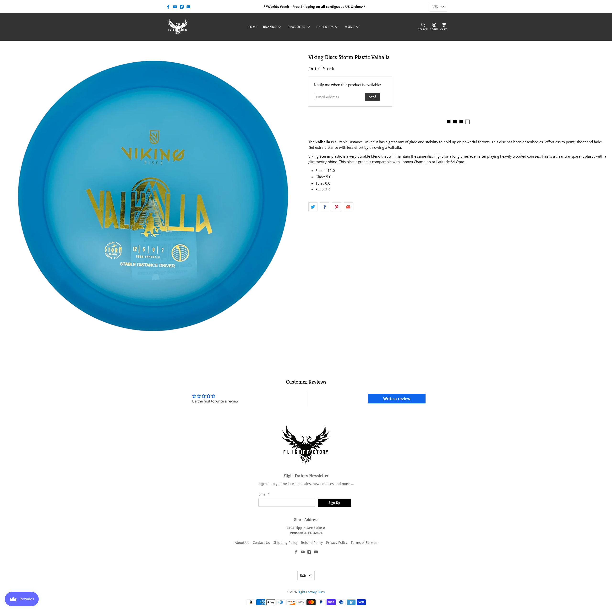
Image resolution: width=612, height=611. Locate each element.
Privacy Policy (336, 542)
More (350, 27)
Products (296, 27)
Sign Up (334, 502)
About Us (242, 542)
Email (263, 494)
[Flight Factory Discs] (178, 27)
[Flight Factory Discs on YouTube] (175, 7)
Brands (269, 27)
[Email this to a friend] (348, 206)
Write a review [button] (396, 398)
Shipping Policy (285, 542)
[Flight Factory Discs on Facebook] (168, 7)
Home (252, 27)
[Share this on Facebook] (324, 206)
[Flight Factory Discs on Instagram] (182, 7)
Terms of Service (364, 542)
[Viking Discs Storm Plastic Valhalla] (153, 196)
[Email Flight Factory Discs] (188, 7)
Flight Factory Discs (311, 592)
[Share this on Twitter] (312, 206)
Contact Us (261, 542)
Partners (325, 27)
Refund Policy (312, 542)
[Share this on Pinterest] (336, 206)
